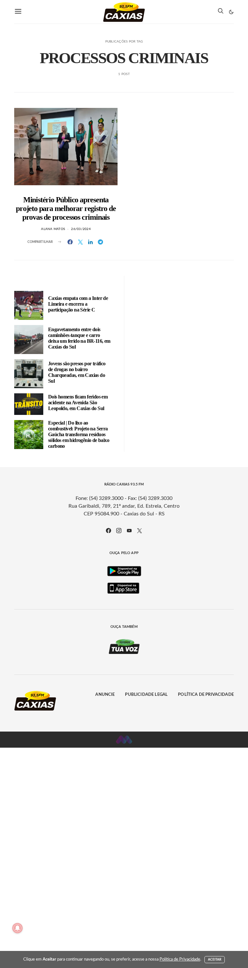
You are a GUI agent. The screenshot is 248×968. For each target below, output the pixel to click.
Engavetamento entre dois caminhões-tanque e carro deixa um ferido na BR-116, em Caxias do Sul (79, 338)
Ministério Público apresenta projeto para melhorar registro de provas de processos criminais (66, 208)
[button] (231, 11)
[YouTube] (129, 530)
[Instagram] (118, 530)
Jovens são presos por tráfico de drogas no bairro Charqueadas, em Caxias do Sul (77, 372)
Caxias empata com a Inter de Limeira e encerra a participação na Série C (78, 303)
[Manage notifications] (17, 928)
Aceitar (215, 959)
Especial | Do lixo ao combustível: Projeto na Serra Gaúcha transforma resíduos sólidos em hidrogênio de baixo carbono (78, 434)
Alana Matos (53, 229)
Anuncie (105, 695)
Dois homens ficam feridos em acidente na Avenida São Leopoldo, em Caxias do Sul (78, 402)
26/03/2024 (81, 229)
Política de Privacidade (206, 695)
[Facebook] (108, 530)
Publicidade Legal (146, 695)
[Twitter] (139, 530)
